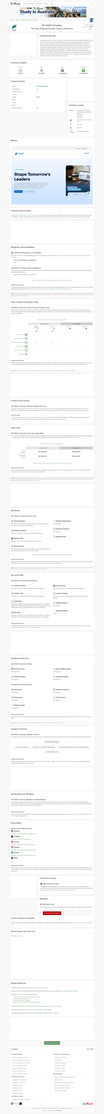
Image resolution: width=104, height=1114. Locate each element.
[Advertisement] (23, 44)
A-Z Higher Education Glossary (50, 1013)
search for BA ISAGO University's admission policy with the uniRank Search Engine (53, 554)
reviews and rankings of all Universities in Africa (33, 1009)
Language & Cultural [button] (19, 338)
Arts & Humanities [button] (20, 334)
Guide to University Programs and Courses (36, 417)
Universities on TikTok (59, 1068)
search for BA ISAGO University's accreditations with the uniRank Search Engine (53, 280)
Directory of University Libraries (61, 1085)
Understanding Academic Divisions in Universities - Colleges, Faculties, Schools (45, 761)
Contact (45, 1108)
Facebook (16, 1103)
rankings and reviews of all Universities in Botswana (35, 987)
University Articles (58, 1079)
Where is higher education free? (22, 998)
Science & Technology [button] (19, 350)
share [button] (89, 29)
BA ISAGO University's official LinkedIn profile (23, 855)
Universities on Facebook (60, 1057)
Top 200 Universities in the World (20, 1057)
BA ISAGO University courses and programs (39, 408)
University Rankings (28, 3)
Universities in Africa (17, 1088)
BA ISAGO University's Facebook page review (23, 834)
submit (53, 907)
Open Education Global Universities (20, 1099)
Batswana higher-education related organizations (29, 1006)
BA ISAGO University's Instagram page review (23, 850)
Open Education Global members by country (64, 890)
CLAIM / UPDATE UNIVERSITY (52, 913)
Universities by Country (41, 3)
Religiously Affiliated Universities (62, 1088)
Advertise (50, 1108)
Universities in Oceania (17, 1093)
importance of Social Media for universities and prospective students (72, 869)
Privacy (58, 1108)
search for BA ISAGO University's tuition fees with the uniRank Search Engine (53, 463)
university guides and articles (24, 994)
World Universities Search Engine (69, 991)
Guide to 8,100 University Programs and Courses (27, 997)
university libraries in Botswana (53, 1006)
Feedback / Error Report (52, 1043)
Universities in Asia (16, 1090)
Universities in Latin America (19, 1082)
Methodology (39, 1108)
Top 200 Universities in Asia (18, 1071)
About (33, 1108)
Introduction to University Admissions (40, 563)
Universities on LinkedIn (59, 1071)
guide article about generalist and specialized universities (63, 364)
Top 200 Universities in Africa (19, 1068)
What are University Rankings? (22, 1000)
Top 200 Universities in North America (21, 1060)
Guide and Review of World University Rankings (27, 1002)
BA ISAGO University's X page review (21, 839)
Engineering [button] (22, 354)
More (51, 3)
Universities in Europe (17, 1085)
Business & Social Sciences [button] (18, 342)
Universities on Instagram (60, 1062)
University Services (81, 716)
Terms (54, 1108)
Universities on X (58, 1060)
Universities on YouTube (60, 1065)
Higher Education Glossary (60, 1090)
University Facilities (68, 716)
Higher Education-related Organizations (64, 1082)
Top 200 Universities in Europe (19, 1065)
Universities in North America (19, 1079)
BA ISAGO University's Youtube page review (23, 844)
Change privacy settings (66, 1108)
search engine (85, 408)
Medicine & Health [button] (20, 346)
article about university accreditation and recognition (49, 289)
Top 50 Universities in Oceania (19, 1073)
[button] (36, 327)
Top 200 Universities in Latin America (21, 1062)
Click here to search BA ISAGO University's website (25, 215)
